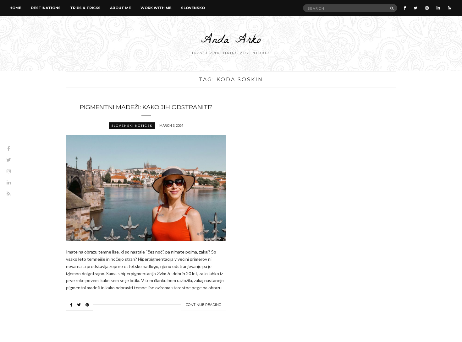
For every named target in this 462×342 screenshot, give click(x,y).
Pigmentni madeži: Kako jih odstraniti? (146, 107)
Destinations (46, 8)
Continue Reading (203, 304)
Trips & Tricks (85, 8)
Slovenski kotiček (132, 125)
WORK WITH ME (156, 8)
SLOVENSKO (193, 8)
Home (15, 8)
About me (120, 8)
